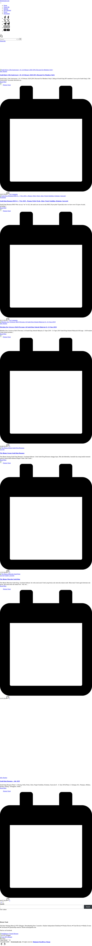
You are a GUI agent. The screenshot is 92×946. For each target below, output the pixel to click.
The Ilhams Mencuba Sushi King (10, 579)
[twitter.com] (7, 21)
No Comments (13, 194)
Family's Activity (9, 575)
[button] (17, 39)
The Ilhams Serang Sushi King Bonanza (12, 453)
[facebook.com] (7, 18)
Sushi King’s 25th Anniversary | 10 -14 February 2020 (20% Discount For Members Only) (27, 75)
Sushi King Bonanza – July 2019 (10, 781)
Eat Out (2, 449)
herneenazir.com (4, 1)
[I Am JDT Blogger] (6, 937)
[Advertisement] (46, 55)
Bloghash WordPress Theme (41, 942)
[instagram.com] (7, 27)
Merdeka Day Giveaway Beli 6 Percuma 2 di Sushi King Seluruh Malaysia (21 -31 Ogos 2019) (28, 327)
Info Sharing (3, 71)
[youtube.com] (7, 31)
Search (2, 904)
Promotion (3, 197)
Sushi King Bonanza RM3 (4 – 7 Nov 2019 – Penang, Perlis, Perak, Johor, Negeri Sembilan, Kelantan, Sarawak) (34, 201)
